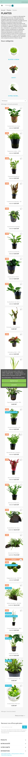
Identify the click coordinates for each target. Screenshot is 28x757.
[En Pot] (13, 69)
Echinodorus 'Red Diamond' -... (14, 327)
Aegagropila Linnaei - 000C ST (14, 578)
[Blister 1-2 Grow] (13, 51)
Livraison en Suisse (24, 1)
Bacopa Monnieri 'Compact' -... (14, 452)
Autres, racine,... (13, 96)
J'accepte (14, 385)
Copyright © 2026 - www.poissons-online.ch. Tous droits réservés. (12, 754)
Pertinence (14, 101)
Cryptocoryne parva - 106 (14, 678)
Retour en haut (20, 716)
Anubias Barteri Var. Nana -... (14, 302)
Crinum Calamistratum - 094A (14, 628)
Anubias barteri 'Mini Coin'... (14, 703)
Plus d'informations (6, 377)
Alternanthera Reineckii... (14, 477)
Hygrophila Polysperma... (14, 176)
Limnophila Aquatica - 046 (14, 427)
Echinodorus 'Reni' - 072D (14, 352)
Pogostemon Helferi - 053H (14, 151)
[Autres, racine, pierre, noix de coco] (13, 87)
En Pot (14, 77)
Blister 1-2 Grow (13, 59)
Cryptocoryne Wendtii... (14, 251)
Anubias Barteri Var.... (14, 653)
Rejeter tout (14, 381)
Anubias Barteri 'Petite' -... (14, 277)
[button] (22, 6)
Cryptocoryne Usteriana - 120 (14, 201)
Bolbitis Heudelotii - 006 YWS (14, 603)
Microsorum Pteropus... (14, 502)
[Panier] (26, 5)
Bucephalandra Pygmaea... (14, 226)
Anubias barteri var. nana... (14, 126)
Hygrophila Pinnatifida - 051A (14, 402)
